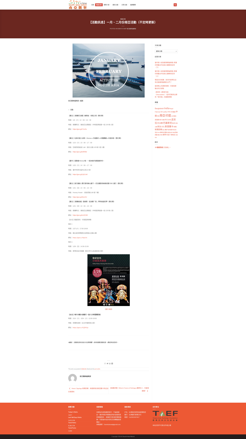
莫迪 (176, 132)
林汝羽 (174, 129)
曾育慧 (170, 129)
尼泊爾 (160, 123)
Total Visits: (72, 422)
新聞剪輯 (158, 129)
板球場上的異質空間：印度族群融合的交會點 (165, 87)
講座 (159, 135)
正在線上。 (163, 147)
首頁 (92, 5)
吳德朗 (157, 120)
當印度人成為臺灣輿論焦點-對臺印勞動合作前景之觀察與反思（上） (166, 73)
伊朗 (158, 116)
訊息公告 (99, 5)
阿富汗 (168, 135)
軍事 (161, 135)
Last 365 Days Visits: (75, 417)
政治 (159, 126)
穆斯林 (162, 132)
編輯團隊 (133, 5)
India (166, 108)
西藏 (156, 135)
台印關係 (173, 116)
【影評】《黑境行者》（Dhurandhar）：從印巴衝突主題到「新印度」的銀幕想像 (166, 94)
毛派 (156, 132)
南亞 (162, 115)
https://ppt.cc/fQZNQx (80, 327)
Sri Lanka (164, 112)
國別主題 (115, 5)
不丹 (168, 112)
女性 (169, 120)
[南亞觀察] (77, 4)
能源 (171, 132)
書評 (166, 129)
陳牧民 (173, 135)
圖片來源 (109, 309)
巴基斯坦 (167, 123)
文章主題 (124, 5)
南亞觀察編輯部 (131, 28)
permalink (97, 369)
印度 (168, 115)
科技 (159, 132)
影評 (173, 123)
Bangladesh (159, 108)
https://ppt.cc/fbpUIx (80, 237)
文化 (163, 127)
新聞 (175, 127)
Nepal (171, 108)
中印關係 (172, 112)
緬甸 (165, 132)
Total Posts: (72, 428)
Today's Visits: (73, 412)
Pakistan (157, 112)
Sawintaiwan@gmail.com (112, 424)
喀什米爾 (161, 120)
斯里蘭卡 (169, 126)
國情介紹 (106, 5)
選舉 (164, 135)
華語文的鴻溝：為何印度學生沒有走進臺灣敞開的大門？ (165, 81)
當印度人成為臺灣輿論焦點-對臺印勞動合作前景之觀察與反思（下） (166, 65)
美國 (168, 132)
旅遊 (163, 129)
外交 (166, 120)
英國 (174, 132)
